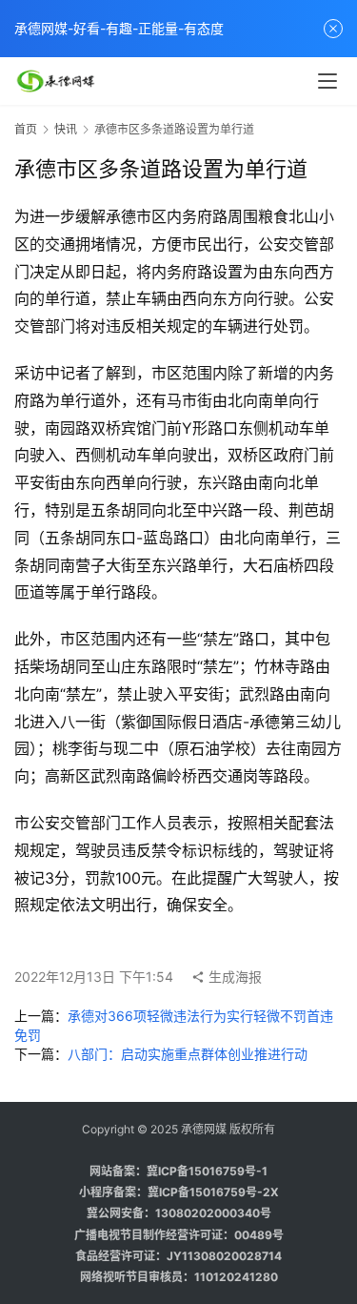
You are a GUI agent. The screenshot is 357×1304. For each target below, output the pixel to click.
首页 (25, 129)
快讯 (65, 129)
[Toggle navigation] (327, 81)
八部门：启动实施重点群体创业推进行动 (187, 1054)
